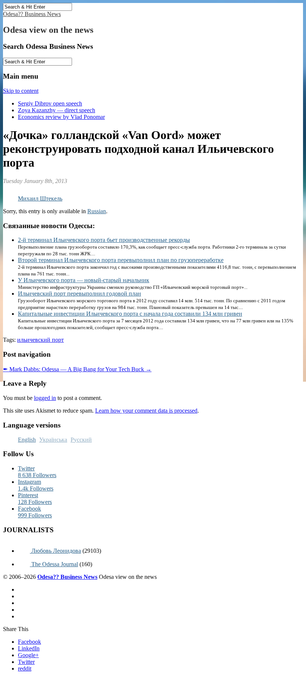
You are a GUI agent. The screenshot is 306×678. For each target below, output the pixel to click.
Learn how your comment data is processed (146, 410)
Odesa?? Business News (32, 14)
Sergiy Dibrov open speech (50, 103)
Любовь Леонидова (55, 551)
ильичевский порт (40, 340)
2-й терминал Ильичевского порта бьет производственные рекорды (104, 240)
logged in (45, 398)
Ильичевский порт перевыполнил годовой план (79, 293)
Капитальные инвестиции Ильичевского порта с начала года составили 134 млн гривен (130, 313)
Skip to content (20, 91)
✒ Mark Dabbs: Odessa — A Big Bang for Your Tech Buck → (77, 369)
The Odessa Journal (54, 564)
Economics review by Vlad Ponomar (61, 117)
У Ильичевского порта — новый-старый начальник (83, 280)
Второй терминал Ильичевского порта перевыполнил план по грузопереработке (121, 260)
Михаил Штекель (40, 198)
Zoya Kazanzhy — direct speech (56, 110)
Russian (96, 211)
